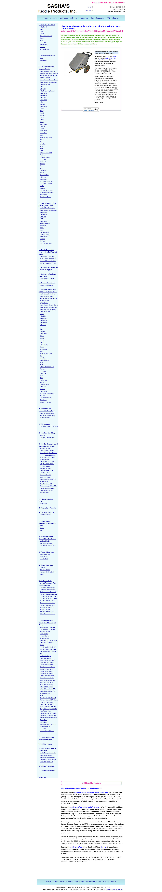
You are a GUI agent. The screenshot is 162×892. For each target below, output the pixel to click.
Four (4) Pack (44, 559)
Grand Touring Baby (46, 137)
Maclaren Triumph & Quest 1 (48, 594)
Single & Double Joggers (47, 208)
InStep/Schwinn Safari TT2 (48, 691)
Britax (41, 29)
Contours (42, 115)
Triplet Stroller (44, 303)
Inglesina (42, 144)
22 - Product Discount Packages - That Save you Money (47, 623)
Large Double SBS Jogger (47, 457)
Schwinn (42, 239)
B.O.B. (41, 219)
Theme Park (43, 503)
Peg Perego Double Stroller (48, 715)
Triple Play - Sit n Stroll (46, 192)
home (46, 18)
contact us (53, 18)
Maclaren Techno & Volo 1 (47, 601)
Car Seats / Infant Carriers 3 (48, 592)
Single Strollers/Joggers (47, 413)
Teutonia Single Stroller (47, 731)
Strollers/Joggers (45, 554)
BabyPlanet (43, 93)
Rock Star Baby (44, 175)
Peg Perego (43, 44)
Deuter (42, 528)
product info (84, 18)
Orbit (41, 168)
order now (88, 10)
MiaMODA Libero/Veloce (47, 704)
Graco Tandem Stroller (46, 687)
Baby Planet (43, 320)
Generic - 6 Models (45, 402)
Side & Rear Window (46, 543)
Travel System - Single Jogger (49, 82)
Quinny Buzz (43, 720)
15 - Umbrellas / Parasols (47, 508)
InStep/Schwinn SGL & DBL (48, 479)
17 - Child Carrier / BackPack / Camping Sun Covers (47, 523)
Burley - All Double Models (48, 261)
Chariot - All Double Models (48, 263)
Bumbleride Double (45, 658)
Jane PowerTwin (45, 693)
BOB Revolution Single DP (48, 647)
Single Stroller (44, 634)
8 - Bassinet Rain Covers (47, 283)
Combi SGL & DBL (45, 473)
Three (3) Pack (44, 556)
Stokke (42, 186)
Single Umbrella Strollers (47, 71)
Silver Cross (43, 179)
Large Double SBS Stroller (48, 455)
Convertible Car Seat (46, 36)
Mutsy (41, 166)
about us (115, 18)
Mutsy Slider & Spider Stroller (48, 709)
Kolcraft (42, 150)
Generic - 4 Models (45, 197)
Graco (41, 40)
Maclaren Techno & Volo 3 (47, 605)
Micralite (42, 164)
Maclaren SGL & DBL (46, 484)
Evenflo (42, 38)
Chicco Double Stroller (46, 664)
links (99, 881)
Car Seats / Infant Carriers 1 (48, 587)
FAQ (108, 18)
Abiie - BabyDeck (45, 84)
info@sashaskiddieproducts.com (113, 889)
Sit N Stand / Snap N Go (47, 393)
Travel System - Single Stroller (49, 80)
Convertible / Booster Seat (47, 545)
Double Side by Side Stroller (48, 453)
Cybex (42, 119)
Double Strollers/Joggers (47, 415)
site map (113, 881)
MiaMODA (43, 161)
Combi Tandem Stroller (46, 673)
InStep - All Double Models (48, 258)
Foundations (43, 133)
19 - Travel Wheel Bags (46, 552)
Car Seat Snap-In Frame (47, 437)
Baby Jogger (43, 212)
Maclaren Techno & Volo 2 (47, 603)
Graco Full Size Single (46, 682)
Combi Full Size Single (46, 669)
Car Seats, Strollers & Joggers (49, 426)
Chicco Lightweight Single (47, 660)
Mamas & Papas (44, 157)
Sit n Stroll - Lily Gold (46, 183)
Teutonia (42, 47)
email (89, 7)
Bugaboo (42, 104)
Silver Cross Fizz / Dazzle (47, 724)
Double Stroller (44, 636)
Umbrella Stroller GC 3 (46, 612)
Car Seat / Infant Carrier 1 (47, 627)
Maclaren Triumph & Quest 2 (48, 596)
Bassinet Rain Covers (46, 285)
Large (41, 58)
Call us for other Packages (47, 614)
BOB (41, 327)
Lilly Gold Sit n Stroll (46, 153)
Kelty (41, 530)
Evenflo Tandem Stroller (47, 678)
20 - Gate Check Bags (46, 565)
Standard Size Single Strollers (49, 73)
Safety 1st (43, 177)
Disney (42, 122)
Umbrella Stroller (45, 448)
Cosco (42, 117)
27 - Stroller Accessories (47, 770)
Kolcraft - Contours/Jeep (47, 367)
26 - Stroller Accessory (46, 766)
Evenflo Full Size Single (47, 676)
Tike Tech (42, 241)
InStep (42, 228)
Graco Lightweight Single (47, 680)
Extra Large (43, 60)
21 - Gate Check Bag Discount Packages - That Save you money (47, 583)
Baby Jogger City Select (47, 91)
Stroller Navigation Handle (48, 753)
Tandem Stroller (44, 300)
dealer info (106, 881)
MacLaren (43, 155)
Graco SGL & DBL (45, 477)
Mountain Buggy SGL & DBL (48, 486)
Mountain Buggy (44, 234)
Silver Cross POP (45, 726)
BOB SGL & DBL (45, 466)
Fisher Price (43, 131)
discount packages (97, 18)
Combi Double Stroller (46, 671)
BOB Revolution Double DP (48, 649)
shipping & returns (58, 881)
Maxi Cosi (43, 42)
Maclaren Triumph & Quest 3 (48, 598)
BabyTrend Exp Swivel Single (48, 640)
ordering (48, 881)
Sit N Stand (43, 728)
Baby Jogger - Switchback (47, 256)
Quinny (42, 172)
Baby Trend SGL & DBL (47, 464)
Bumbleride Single (45, 656)
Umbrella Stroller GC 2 (46, 609)
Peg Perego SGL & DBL (47, 488)
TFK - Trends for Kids (46, 190)
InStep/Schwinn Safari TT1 (48, 689)
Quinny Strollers (44, 492)
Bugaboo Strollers (45, 468)
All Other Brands (44, 49)
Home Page (42, 777)
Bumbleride (43, 106)
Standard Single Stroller (47, 296)
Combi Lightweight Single (47, 667)
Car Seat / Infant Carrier (47, 278)
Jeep (41, 148)
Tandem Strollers (45, 78)
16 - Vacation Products (46, 512)
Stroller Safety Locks (46, 755)
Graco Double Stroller (46, 684)
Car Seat (42, 435)
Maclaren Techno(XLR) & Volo (49, 700)
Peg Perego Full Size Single (48, 713)
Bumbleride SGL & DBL (47, 470)
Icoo (41, 142)
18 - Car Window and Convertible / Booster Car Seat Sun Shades (47, 539)
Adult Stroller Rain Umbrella (48, 759)
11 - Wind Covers (44, 424)
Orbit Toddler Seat (45, 711)
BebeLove (43, 97)
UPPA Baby (43, 195)
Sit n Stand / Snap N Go (47, 181)
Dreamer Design (45, 223)
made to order (79, 881)
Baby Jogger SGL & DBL (47, 461)
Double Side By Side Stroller (48, 298)
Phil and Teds (44, 236)
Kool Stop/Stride (44, 232)
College (42, 111)
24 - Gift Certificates (45, 744)
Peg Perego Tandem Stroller (48, 717)
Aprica (42, 86)
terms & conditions (91, 881)
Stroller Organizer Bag (46, 762)
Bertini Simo (43, 100)
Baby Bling (43, 89)
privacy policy (70, 881)
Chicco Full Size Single (47, 662)
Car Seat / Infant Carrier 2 (47, 629)
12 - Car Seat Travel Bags (47, 433)
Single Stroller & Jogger (47, 450)
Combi (42, 33)
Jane (41, 146)
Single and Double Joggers (48, 309)
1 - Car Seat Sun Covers (47, 25)
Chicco (42, 31)
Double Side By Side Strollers (48, 75)
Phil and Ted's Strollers (46, 490)
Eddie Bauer (43, 124)
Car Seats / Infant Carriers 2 (48, 589)
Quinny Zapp (43, 722)
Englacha (42, 126)
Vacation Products (45, 514)
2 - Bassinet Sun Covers (47, 55)
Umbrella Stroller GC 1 (46, 607)
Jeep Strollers (44, 481)
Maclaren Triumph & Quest (48, 698)
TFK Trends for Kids (45, 243)
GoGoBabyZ (43, 225)
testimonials (64, 18)
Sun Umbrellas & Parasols (47, 757)
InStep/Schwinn (44, 360)
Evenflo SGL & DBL (45, 475)
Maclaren (42, 369)
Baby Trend (43, 27)
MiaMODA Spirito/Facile (47, 702)
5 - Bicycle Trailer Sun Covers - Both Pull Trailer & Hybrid (48, 252)
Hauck (42, 139)
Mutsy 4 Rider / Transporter (48, 706)
